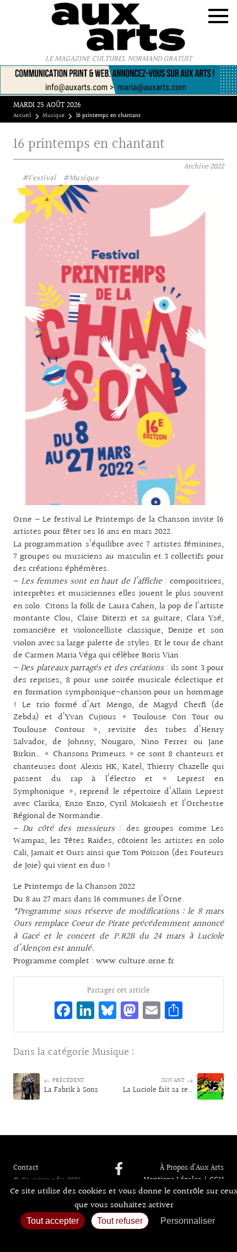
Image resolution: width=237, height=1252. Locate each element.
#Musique (81, 178)
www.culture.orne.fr (135, 961)
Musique (53, 116)
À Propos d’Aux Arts (192, 1168)
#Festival (39, 178)
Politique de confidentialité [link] (118, 1238)
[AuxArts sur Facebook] (119, 1169)
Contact (26, 1168)
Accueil (22, 116)
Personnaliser (187, 1221)
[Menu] (218, 16)
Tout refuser (120, 1221)
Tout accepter (52, 1221)
